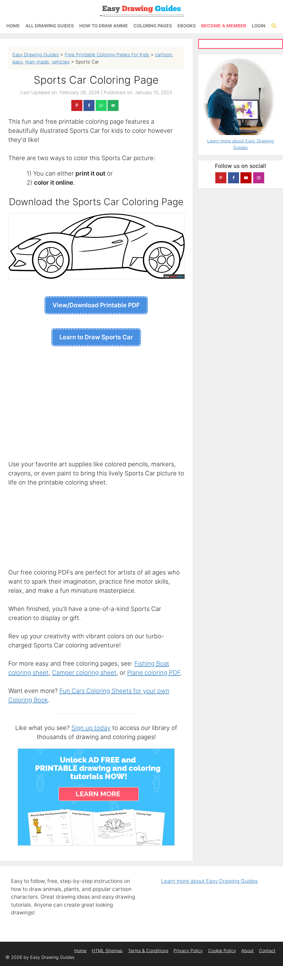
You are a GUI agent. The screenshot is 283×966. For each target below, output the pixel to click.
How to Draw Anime (103, 25)
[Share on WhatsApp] (101, 105)
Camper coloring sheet (84, 672)
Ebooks (186, 25)
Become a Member (223, 25)
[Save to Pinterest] (76, 105)
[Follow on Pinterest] (220, 177)
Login (258, 25)
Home (13, 25)
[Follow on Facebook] (233, 177)
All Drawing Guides (49, 25)
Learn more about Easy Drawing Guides (209, 881)
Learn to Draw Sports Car (96, 337)
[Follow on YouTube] (245, 177)
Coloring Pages (152, 25)
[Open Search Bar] (273, 25)
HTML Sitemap (107, 950)
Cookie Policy (222, 950)
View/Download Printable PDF (96, 305)
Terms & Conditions (148, 950)
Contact (267, 950)
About (247, 950)
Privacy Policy (188, 950)
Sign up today (91, 727)
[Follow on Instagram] (258, 177)
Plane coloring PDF (153, 672)
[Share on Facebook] (89, 105)
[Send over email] (113, 105)
